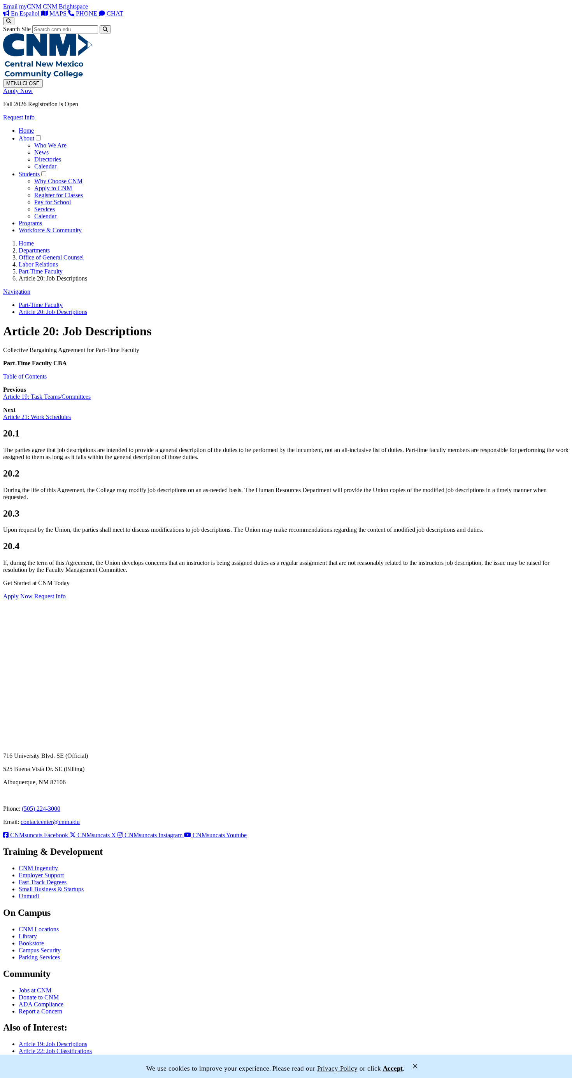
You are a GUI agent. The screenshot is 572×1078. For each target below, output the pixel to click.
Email (10, 6)
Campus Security (40, 950)
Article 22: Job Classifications (55, 1051)
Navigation (16, 291)
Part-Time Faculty (41, 271)
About (26, 138)
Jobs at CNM (35, 990)
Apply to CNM (53, 188)
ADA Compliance (41, 1004)
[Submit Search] (105, 29)
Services (44, 209)
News (41, 152)
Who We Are (50, 145)
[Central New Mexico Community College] (47, 75)
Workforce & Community (50, 230)
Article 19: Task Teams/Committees (47, 396)
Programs (30, 223)
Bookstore (31, 943)
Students (29, 174)
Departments (34, 250)
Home (26, 130)
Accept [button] (393, 1068)
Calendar (45, 166)
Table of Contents (25, 376)
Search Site (17, 29)
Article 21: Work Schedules (37, 417)
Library (28, 936)
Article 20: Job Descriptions (53, 312)
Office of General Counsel (51, 257)
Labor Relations (38, 264)
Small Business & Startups (51, 889)
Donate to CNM (39, 997)
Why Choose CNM (58, 181)
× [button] (415, 1066)
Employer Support (41, 875)
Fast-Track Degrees (43, 882)
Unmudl (29, 896)
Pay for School (52, 202)
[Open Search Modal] (8, 21)
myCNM (30, 6)
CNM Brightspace (65, 6)
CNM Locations (39, 929)
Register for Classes (58, 195)
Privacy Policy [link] (337, 1068)
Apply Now (18, 91)
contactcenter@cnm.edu (50, 822)
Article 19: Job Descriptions (53, 1044)
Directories (47, 159)
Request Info (19, 117)
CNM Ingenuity (38, 868)
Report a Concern (40, 1011)
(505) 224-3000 (41, 808)
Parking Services (39, 957)
